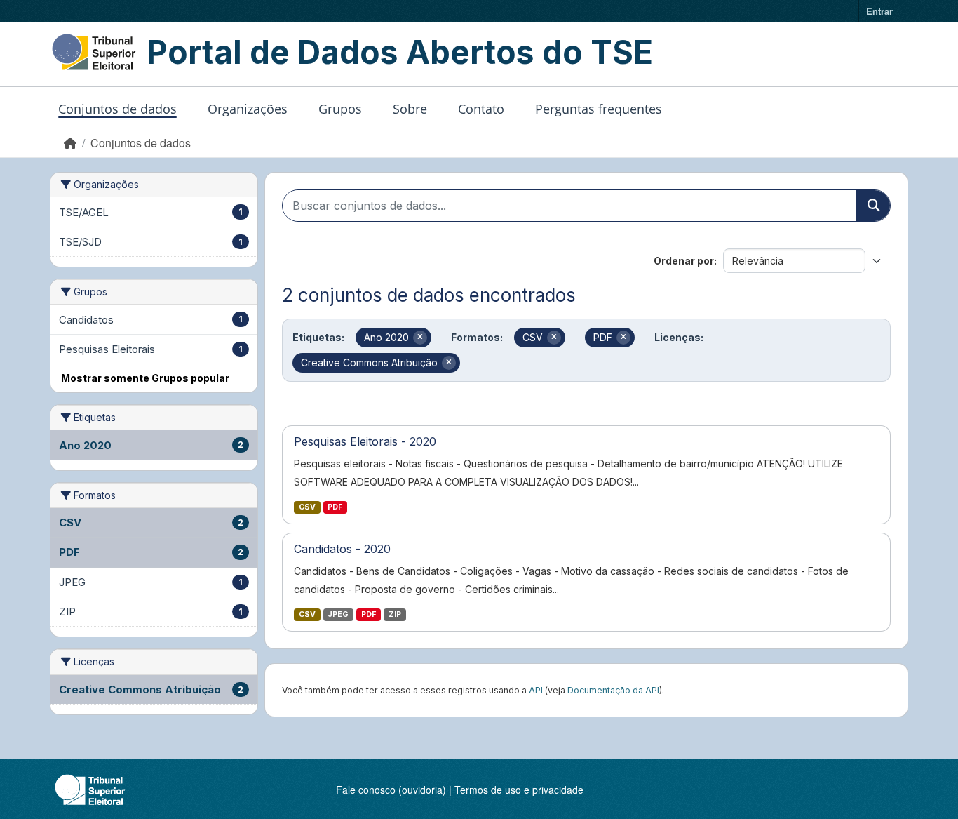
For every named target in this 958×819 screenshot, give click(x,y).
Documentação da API (613, 690)
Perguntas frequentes (598, 108)
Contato (481, 108)
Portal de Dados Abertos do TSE (400, 52)
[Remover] (420, 338)
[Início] (70, 143)
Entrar (879, 11)
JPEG (338, 614)
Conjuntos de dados (117, 108)
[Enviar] (873, 205)
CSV (307, 507)
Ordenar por (684, 261)
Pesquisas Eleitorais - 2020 (365, 441)
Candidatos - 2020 (342, 549)
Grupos (340, 108)
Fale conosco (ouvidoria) (391, 790)
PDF (335, 507)
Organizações (248, 108)
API (536, 690)
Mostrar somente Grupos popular (145, 378)
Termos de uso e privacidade (518, 790)
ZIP (395, 614)
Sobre (410, 108)
